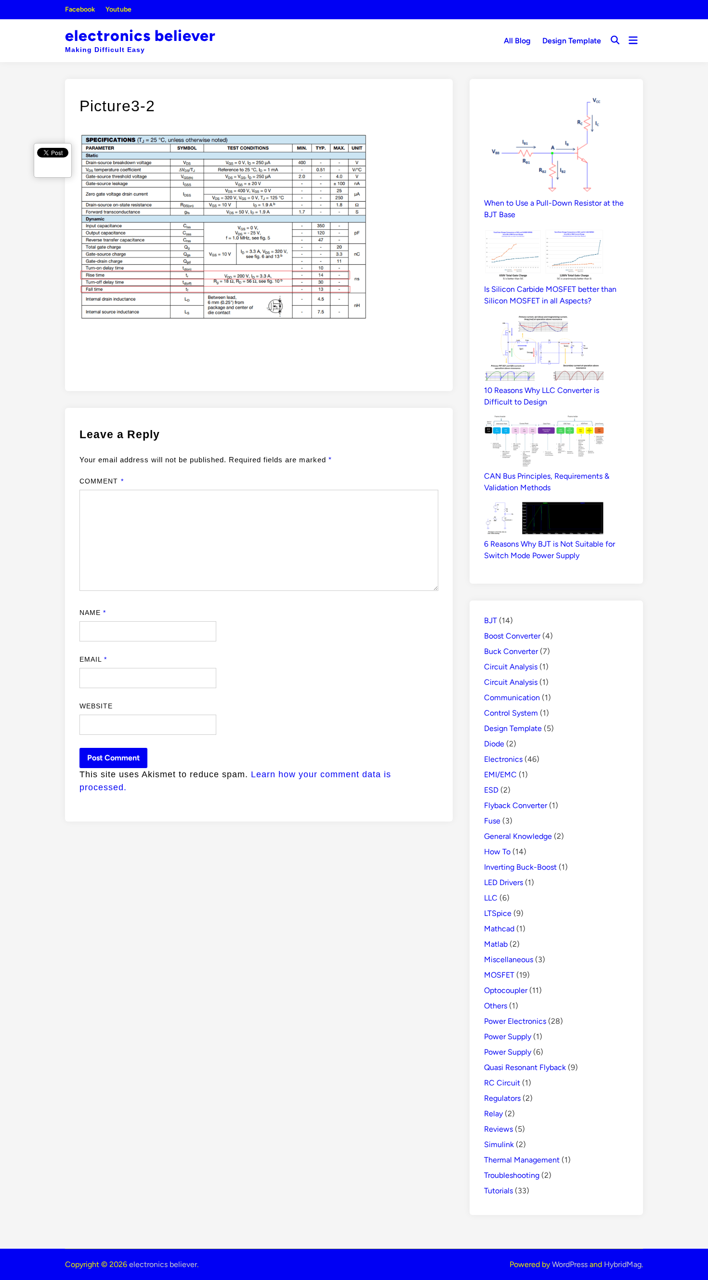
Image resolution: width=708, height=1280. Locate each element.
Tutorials (498, 1190)
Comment (101, 481)
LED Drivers (503, 882)
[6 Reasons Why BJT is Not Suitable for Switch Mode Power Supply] (544, 520)
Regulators (502, 1098)
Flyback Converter (515, 805)
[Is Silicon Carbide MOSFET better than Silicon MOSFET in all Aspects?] (544, 256)
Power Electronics (515, 1021)
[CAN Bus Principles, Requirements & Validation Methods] (544, 443)
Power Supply (507, 1036)
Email (93, 659)
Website (96, 706)
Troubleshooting (511, 1175)
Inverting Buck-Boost (520, 867)
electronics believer (140, 35)
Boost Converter (512, 635)
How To (497, 851)
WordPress (570, 1264)
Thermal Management (522, 1159)
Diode (494, 743)
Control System (511, 713)
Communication (512, 697)
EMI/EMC (500, 774)
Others (495, 1005)
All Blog (517, 40)
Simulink (499, 1144)
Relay (493, 1113)
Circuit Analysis (511, 666)
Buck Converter (511, 651)
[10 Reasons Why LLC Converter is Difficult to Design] (544, 349)
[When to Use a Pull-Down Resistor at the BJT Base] (544, 145)
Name (92, 612)
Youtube (118, 9)
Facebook (80, 9)
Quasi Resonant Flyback (525, 1067)
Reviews (498, 1129)
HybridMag (623, 1264)
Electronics (503, 759)
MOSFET (499, 975)
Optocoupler (505, 990)
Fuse (492, 820)
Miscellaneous (508, 959)
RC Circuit (502, 1082)
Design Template (571, 40)
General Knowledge (518, 836)
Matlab (496, 944)
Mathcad (499, 928)
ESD (491, 790)
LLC (491, 897)
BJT (490, 620)
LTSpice (497, 913)
